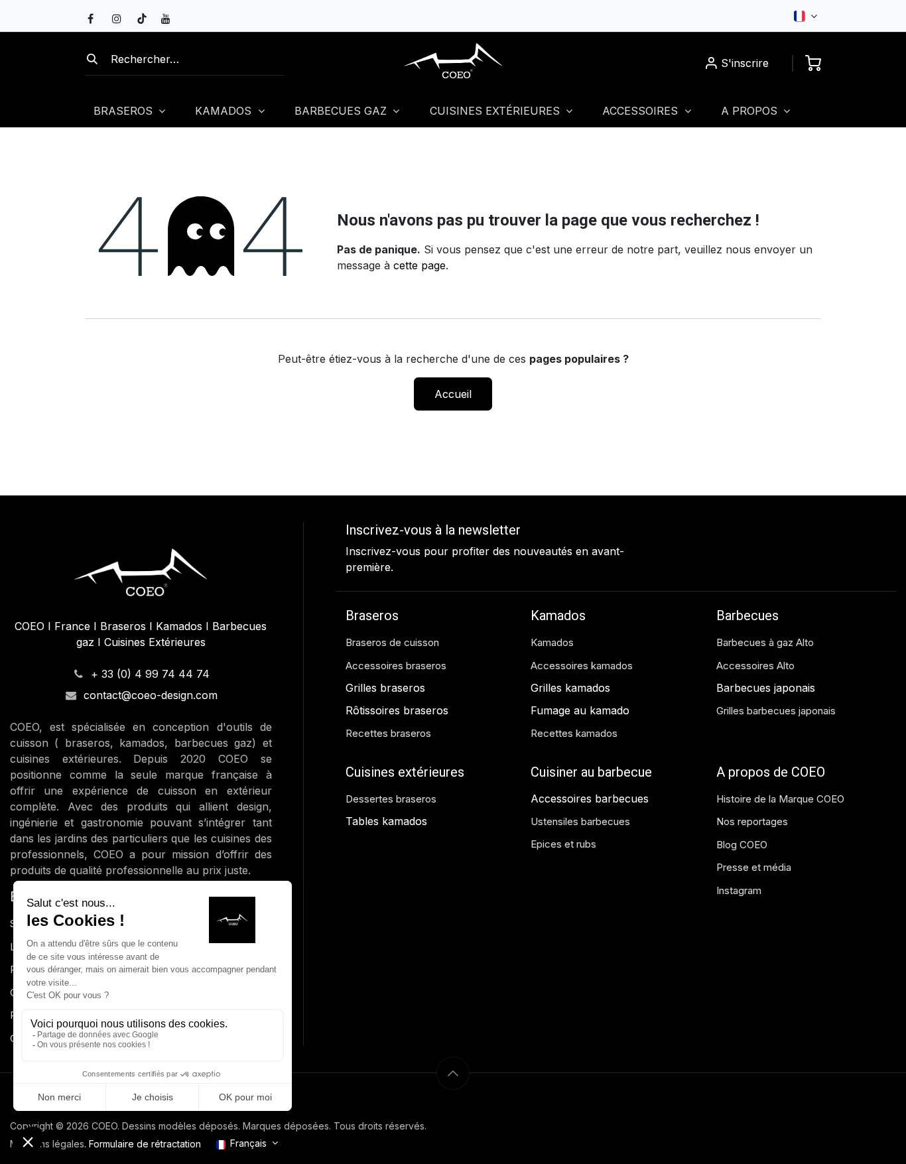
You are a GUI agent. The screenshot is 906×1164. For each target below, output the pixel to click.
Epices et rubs (563, 844)
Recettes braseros (388, 733)
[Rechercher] (92, 59)
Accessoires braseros (396, 665)
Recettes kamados (574, 733)
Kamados (552, 642)
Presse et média (753, 867)
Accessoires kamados (582, 665)
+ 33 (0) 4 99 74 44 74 (150, 673)
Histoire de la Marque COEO (781, 799)
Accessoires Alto (755, 665)
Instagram (738, 890)
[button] (453, 1073)
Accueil (453, 394)
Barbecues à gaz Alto (766, 642)
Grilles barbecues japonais (776, 710)
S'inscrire (745, 63)
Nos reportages (752, 821)
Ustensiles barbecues (580, 821)
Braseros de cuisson (392, 642)
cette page (419, 265)
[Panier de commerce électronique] (813, 63)
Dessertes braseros (391, 799)
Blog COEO (741, 844)
